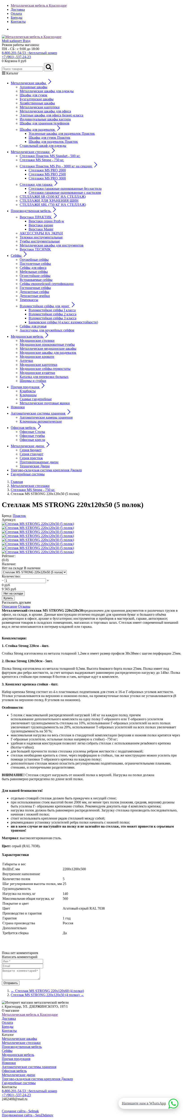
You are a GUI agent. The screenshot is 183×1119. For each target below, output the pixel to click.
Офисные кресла (32, 440)
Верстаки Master (41, 229)
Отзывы (24, 606)
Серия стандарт (31, 454)
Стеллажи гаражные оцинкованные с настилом (65, 192)
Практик (19, 516)
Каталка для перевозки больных (44, 377)
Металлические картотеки (40, 107)
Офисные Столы (32, 432)
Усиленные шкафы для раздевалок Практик (62, 133)
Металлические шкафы (19, 1039)
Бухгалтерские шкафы (37, 99)
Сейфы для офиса (33, 268)
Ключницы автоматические (41, 421)
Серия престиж (31, 458)
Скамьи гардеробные (36, 399)
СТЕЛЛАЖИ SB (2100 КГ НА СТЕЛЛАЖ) (53, 196)
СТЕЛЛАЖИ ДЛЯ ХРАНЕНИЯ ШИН (49, 200)
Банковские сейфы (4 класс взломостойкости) (63, 322)
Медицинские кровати (37, 356)
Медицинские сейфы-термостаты (45, 369)
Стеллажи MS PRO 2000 (47, 170)
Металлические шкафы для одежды (47, 91)
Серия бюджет (31, 450)
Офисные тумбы (32, 436)
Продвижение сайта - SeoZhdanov (27, 1115)
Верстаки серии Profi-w (46, 221)
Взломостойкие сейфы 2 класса (52, 314)
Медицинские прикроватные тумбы (47, 344)
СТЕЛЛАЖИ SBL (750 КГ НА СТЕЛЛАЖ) (53, 205)
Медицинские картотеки (38, 365)
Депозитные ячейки (35, 296)
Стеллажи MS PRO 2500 (47, 174)
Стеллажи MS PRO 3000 (47, 178)
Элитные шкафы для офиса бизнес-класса (51, 115)
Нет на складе (13, 593)
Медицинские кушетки (37, 373)
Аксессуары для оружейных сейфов (47, 330)
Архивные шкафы (33, 87)
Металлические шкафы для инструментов (51, 245)
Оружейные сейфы (34, 259)
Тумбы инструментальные (40, 241)
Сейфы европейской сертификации (47, 284)
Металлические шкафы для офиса (45, 111)
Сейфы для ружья (33, 326)
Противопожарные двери (39, 462)
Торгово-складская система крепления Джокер (46, 470)
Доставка (18, 9)
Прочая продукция (16, 1059)
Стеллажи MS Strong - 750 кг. (42, 160)
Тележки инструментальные (41, 237)
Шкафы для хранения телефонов (44, 123)
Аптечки (26, 360)
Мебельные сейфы (34, 272)
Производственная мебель (22, 1047)
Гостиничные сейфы (35, 288)
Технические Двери (35, 466)
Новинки (18, 407)
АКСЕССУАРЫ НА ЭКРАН (41, 233)
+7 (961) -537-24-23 (16, 57)
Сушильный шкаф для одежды (43, 146)
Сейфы (7, 1051)
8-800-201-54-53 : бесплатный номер (29, 53)
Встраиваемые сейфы (36, 280)
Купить (8, 598)
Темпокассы (29, 300)
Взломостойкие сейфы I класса (52, 310)
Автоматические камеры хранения (46, 417)
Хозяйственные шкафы (37, 103)
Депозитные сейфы (34, 292)
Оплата (16, 13)
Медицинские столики (37, 340)
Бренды (16, 17)
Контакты (18, 21)
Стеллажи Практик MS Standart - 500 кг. (50, 156)
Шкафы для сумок (33, 95)
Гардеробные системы (28, 474)
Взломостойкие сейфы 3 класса (52, 318)
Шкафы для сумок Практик (49, 137)
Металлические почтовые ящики (45, 403)
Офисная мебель (14, 1071)
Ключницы (28, 395)
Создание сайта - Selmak (20, 1111)
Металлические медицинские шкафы (48, 348)
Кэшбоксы (28, 391)
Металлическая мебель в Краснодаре (39, 5)
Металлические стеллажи (21, 1043)
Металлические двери (18, 1075)
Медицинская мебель (18, 1055)
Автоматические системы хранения (29, 1067)
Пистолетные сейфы (35, 264)
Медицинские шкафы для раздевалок (48, 352)
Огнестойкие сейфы (35, 276)
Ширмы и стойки (33, 381)
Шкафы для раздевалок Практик (53, 141)
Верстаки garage (41, 225)
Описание (9, 606)
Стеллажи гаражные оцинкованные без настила (65, 188)
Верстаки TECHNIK (35, 249)
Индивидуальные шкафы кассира (45, 119)
